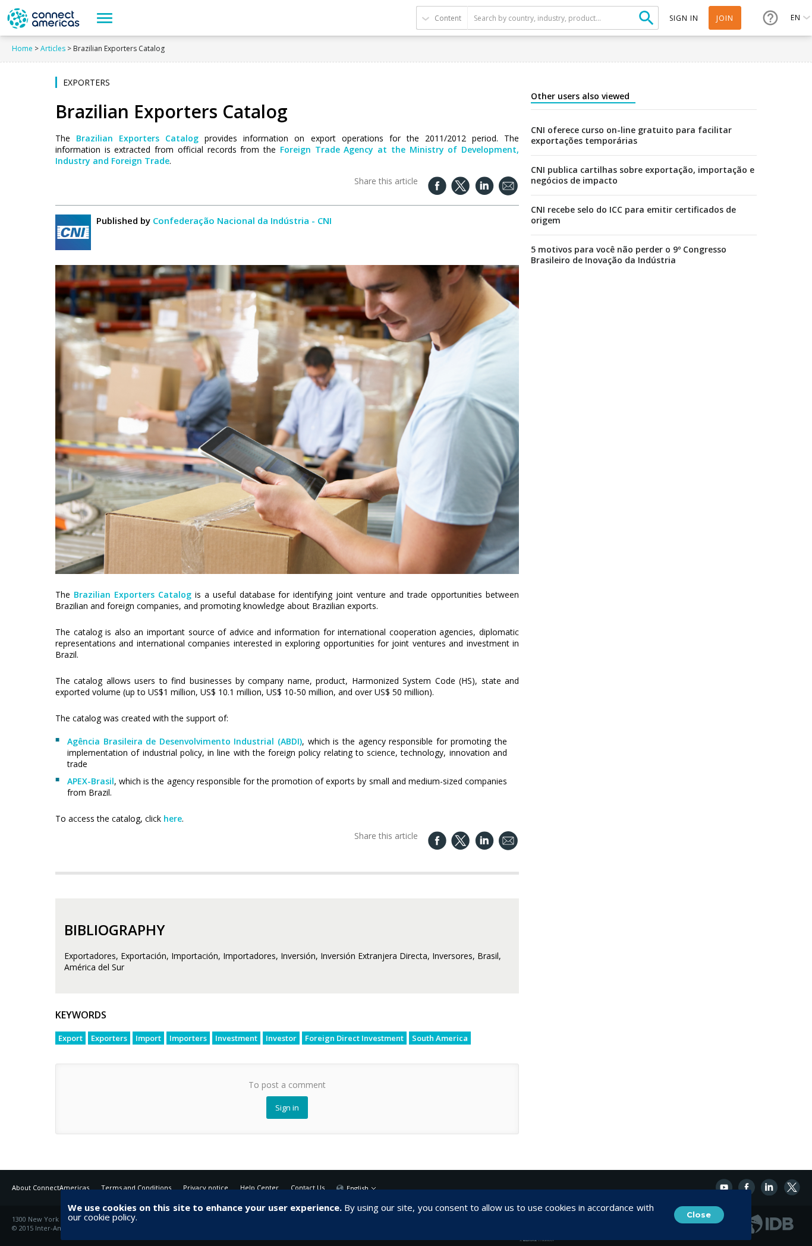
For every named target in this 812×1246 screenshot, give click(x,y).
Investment (236, 1038)
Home (22, 48)
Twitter (791, 1187)
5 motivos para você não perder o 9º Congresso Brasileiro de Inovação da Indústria (628, 255)
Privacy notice (205, 1187)
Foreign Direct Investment (354, 1038)
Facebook (746, 1187)
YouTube (724, 1187)
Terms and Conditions (136, 1187)
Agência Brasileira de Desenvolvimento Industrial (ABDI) (184, 741)
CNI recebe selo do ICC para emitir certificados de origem (633, 215)
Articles (52, 48)
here (172, 818)
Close (699, 1214)
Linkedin (769, 1187)
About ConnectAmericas (50, 1187)
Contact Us (308, 1187)
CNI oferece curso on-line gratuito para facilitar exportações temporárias (631, 135)
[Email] (508, 186)
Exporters (109, 1038)
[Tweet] (460, 185)
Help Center (259, 1187)
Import (148, 1038)
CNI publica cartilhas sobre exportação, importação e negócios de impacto (642, 175)
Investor (281, 1038)
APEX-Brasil (90, 781)
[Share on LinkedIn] (484, 185)
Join (725, 18)
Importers (188, 1038)
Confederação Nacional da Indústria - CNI (242, 220)
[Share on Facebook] (436, 185)
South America (440, 1038)
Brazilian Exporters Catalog (137, 138)
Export (70, 1038)
